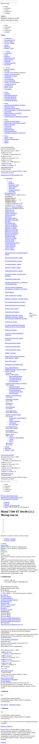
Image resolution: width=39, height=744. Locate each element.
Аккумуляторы (9, 79)
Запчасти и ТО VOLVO (8, 604)
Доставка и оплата (6, 609)
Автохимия (7, 111)
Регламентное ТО (9, 40)
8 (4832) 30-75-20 (6, 652)
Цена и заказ (5, 545)
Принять (3, 742)
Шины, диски (8, 137)
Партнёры (7, 64)
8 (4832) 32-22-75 (6, 655)
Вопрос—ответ (9, 48)
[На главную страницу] (9, 496)
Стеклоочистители (10, 84)
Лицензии (7, 61)
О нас (6, 54)
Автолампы (8, 89)
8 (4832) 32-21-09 (6, 659)
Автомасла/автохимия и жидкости (15, 105)
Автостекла (8, 77)
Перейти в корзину (7, 726)
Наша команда (8, 59)
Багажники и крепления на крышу (15, 123)
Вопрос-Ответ (5, 603)
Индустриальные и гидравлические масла (17, 110)
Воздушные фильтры (10, 95)
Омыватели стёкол (10, 115)
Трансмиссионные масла (12, 108)
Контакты (7, 46)
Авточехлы (7, 126)
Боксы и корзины (9, 124)
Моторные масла (9, 106)
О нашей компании (7, 598)
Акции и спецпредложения (9, 600)
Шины (6, 142)
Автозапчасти (8, 85)
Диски (6, 141)
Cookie (22, 729)
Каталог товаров (9, 69)
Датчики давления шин (11, 139)
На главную (4, 595)
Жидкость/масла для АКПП (12, 113)
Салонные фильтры (10, 98)
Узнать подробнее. (17, 207)
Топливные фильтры (10, 100)
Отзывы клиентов (10, 63)
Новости (7, 56)
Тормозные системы (10, 76)
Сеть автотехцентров (7, 455)
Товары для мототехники (12, 74)
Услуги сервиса (9, 41)
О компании (8, 53)
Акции (6, 45)
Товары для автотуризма (12, 121)
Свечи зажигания (9, 81)
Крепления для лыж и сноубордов (14, 133)
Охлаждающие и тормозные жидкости (16, 116)
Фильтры (7, 93)
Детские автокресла (10, 131)
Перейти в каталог (15, 704)
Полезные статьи (9, 58)
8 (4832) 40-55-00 (6, 663)
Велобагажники (9, 129)
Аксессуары (8, 128)
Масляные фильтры (10, 97)
